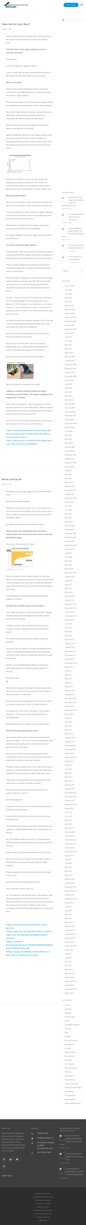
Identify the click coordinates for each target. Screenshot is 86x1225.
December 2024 (70, 364)
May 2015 (68, 773)
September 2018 (71, 616)
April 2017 (68, 683)
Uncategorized (70, 1099)
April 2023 (68, 439)
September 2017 (71, 663)
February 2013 (70, 879)
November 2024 (70, 368)
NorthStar (68, 1060)
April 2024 (68, 396)
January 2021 (70, 529)
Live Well (68, 1048)
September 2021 (71, 498)
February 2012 (70, 926)
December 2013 (70, 840)
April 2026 (68, 302)
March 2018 (69, 639)
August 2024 (69, 380)
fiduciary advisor (7, 1136)
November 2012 (70, 891)
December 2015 (70, 746)
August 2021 (69, 502)
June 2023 (68, 431)
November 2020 (70, 537)
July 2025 (68, 337)
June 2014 (68, 816)
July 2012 (68, 907)
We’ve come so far (12, 479)
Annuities (68, 1009)
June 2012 (68, 911)
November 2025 (70, 321)
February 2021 (70, 526)
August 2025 (69, 333)
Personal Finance (71, 1068)
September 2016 (71, 710)
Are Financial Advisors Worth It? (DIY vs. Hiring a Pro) (76, 217)
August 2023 (69, 427)
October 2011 (69, 942)
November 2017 (70, 655)
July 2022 (68, 471)
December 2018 (70, 604)
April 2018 (68, 636)
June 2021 (68, 510)
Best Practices (70, 1017)
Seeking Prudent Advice (73, 1088)
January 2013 (70, 883)
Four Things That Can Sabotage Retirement (76, 246)
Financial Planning (71, 1040)
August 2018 (69, 620)
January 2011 (70, 977)
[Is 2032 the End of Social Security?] (65, 259)
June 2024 (68, 388)
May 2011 (68, 962)
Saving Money (70, 1080)
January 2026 (70, 313)
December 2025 (70, 317)
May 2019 (68, 584)
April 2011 (68, 966)
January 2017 (70, 694)
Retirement (69, 1076)
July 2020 (68, 553)
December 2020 (70, 533)
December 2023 (70, 412)
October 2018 (69, 612)
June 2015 (68, 769)
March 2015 (69, 781)
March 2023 (69, 443)
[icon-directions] (5, 1166)
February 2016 (70, 738)
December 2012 (70, 887)
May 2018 (68, 632)
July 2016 (68, 718)
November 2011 (70, 938)
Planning (68, 1072)
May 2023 (68, 435)
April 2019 (68, 588)
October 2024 (69, 372)
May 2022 (68, 474)
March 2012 (69, 922)
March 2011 (69, 969)
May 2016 (68, 726)
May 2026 (68, 298)
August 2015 (69, 761)
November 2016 (70, 702)
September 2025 (71, 329)
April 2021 (68, 518)
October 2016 (69, 706)
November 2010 (70, 981)
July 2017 (68, 671)
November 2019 (70, 573)
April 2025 (68, 349)
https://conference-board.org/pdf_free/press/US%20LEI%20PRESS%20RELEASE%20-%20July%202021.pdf (29, 945)
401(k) (67, 1005)
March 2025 (69, 353)
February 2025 (70, 357)
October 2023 (69, 419)
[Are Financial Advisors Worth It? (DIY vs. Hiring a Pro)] (65, 216)
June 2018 (68, 628)
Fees (66, 1033)
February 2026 (70, 309)
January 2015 (70, 789)
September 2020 (71, 545)
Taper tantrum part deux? (16, 24)
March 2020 (69, 569)
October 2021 (69, 494)
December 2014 (70, 793)
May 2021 (68, 514)
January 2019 (70, 600)
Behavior (68, 1013)
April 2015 (68, 777)
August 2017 (69, 667)
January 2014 (70, 836)
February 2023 (70, 447)
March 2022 (69, 482)
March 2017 (69, 687)
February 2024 (70, 404)
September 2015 (71, 757)
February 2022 (70, 486)
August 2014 (69, 808)
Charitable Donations (72, 1025)
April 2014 (68, 824)
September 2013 (71, 852)
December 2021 (70, 490)
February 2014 (70, 832)
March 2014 (69, 828)
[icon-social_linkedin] (11, 1159)
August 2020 (69, 549)
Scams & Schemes (71, 1084)
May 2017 (68, 679)
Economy (68, 1029)
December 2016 (70, 698)
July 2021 (68, 506)
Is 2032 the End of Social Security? (75, 258)
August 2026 (69, 286)
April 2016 (68, 730)
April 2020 (68, 565)
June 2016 (68, 722)
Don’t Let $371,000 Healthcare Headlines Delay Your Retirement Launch (73, 201)
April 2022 (68, 478)
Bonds (67, 1021)
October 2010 (69, 985)
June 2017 (68, 675)
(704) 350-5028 (42, 1133)
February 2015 (70, 785)
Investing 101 (69, 1044)
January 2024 (70, 408)
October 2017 (69, 659)
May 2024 (68, 392)
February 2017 (70, 691)
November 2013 (70, 844)
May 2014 (68, 820)
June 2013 (68, 863)
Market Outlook (70, 1052)
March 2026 (69, 306)
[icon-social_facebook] (5, 1159)
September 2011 (71, 946)
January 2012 (70, 930)
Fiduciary (68, 1036)
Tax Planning (69, 1091)
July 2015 (68, 765)
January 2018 (70, 647)
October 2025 (69, 325)
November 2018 (70, 608)
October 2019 (69, 577)
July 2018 (68, 624)
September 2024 (71, 376)
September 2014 (71, 804)
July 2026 (68, 290)
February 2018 (70, 643)
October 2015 (69, 753)
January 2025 (70, 361)
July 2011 (68, 954)
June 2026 (68, 294)
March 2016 (69, 734)
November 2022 (70, 455)
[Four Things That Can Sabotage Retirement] (65, 247)
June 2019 (68, 581)
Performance (69, 1064)
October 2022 (69, 459)
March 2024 (69, 400)
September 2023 (71, 423)
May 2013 (68, 867)
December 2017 (70, 651)
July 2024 (68, 384)
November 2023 (70, 416)
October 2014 (69, 801)
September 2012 (71, 899)
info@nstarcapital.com (45, 1138)
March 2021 (69, 522)
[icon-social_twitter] (18, 1159)
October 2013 (69, 848)
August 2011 (69, 950)
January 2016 (70, 742)
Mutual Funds (69, 1056)
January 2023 (70, 451)
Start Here (71, 5)
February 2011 (70, 973)
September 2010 (71, 989)
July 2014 (68, 812)
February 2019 (70, 596)
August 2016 (69, 714)
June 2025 (68, 341)
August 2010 (69, 993)
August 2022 (69, 467)
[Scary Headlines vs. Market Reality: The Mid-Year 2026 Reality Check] (65, 230)
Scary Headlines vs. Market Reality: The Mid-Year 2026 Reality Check (73, 232)
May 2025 (68, 345)
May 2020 (68, 561)
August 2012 (69, 903)
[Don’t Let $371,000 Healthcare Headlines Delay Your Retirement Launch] (65, 199)
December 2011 (70, 934)
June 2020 (68, 557)
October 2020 (69, 541)
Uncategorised (70, 1095)
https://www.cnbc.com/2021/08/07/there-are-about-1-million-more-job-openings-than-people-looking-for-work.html (29, 935)
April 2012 (68, 918)
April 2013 (68, 871)
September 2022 (71, 463)
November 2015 (70, 749)
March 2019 (69, 592)
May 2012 (68, 914)
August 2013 (69, 856)
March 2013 (69, 875)
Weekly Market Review (73, 1103)
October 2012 (69, 895)
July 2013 (68, 859)
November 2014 (70, 797)
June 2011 (68, 958)
